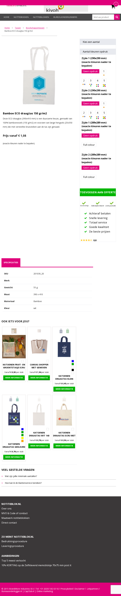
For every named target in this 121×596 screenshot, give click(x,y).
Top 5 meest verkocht (13, 560)
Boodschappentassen (35, 28)
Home (6, 17)
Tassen (18, 28)
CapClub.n (29, 591)
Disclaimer (80, 589)
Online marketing (45, 591)
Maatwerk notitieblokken (15, 518)
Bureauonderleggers (65, 17)
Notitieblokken (41, 17)
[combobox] (106, 17)
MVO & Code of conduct (14, 513)
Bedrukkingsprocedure (14, 541)
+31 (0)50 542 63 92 (49, 589)
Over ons (6, 508)
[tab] (10, 262)
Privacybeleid (66, 589)
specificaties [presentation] (11, 262)
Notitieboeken (21, 17)
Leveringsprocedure (12, 546)
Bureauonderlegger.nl (11, 591)
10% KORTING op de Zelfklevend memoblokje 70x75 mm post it (36, 565)
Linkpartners (93, 589)
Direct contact (9, 522)
